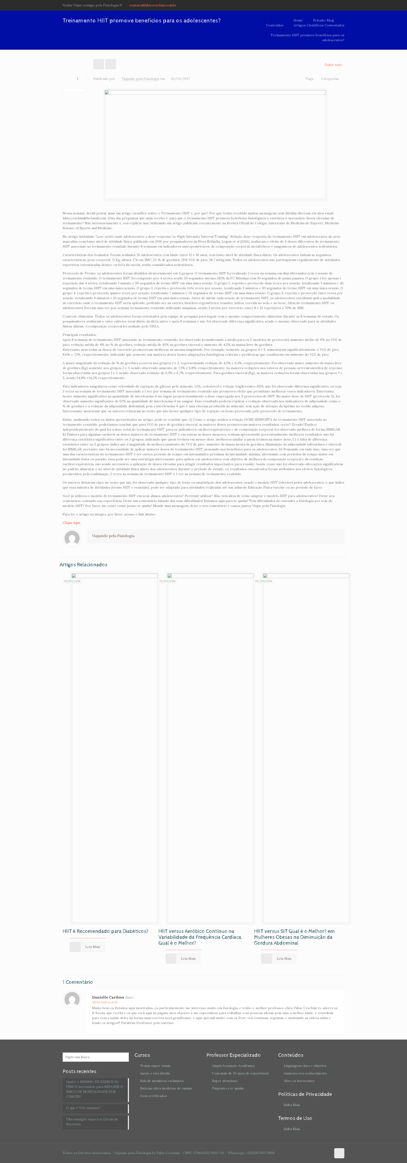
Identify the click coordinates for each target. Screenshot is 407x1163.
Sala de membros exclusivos (162, 1081)
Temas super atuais (155, 1066)
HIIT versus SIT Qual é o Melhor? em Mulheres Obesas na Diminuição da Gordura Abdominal (294, 937)
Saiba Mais (292, 1105)
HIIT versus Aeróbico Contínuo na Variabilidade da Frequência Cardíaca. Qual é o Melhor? (200, 937)
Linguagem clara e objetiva (305, 1066)
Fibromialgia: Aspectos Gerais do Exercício (92, 1121)
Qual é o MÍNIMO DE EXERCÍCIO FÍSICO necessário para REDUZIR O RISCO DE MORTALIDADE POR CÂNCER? (94, 1089)
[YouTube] (335, 5)
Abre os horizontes (299, 1081)
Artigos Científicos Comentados (319, 25)
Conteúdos (274, 25)
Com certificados (153, 1096)
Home (298, 20)
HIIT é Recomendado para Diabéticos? (106, 931)
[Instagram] (341, 5)
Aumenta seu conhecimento (305, 1073)
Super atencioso (225, 1081)
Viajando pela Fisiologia (140, 79)
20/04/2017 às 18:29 (105, 1002)
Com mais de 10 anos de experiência (240, 1073)
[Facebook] (329, 5)
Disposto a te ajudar (228, 1088)
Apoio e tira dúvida (155, 1073)
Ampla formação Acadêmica (233, 1066)
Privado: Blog (323, 20)
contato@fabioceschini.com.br (152, 5)
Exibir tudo (333, 65)
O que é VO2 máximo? (83, 1108)
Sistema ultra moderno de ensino (166, 1088)
